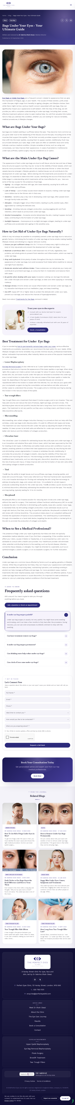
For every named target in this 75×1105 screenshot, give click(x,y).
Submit (37, 582)
